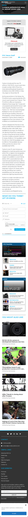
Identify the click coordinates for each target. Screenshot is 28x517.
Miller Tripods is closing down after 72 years (12, 395)
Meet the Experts (5, 460)
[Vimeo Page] (20, 434)
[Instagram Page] (14, 434)
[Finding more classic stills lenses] (6, 272)
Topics (2, 457)
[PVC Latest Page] (24, 279)
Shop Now (14, 49)
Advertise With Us (6, 453)
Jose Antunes (11, 343)
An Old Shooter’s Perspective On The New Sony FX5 (17, 296)
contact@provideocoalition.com (11, 446)
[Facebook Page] (8, 434)
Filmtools (3, 471)
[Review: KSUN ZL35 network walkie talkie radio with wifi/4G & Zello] (6, 266)
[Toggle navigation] (25, 2)
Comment (23, 57)
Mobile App (4, 455)
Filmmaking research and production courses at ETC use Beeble (13, 368)
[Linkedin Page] (17, 434)
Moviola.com (4, 478)
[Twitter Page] (11, 434)
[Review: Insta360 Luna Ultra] (6, 260)
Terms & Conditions (20, 497)
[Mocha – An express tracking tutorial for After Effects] (6, 301)
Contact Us (4, 464)
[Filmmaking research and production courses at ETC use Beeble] (14, 355)
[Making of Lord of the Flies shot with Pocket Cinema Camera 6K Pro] (14, 410)
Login (24, 203)
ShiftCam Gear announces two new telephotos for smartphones (16, 309)
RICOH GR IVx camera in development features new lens (13, 341)
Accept (14, 513)
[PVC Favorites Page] (24, 244)
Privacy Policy (3, 498)
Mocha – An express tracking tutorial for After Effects (16, 302)
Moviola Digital (5, 481)
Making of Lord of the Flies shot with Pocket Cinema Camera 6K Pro (13, 423)
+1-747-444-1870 (6, 443)
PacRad (3, 474)
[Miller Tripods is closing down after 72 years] (14, 383)
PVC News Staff (8, 55)
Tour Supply (4, 476)
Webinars (3, 462)
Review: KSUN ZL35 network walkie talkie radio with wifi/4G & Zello (16, 268)
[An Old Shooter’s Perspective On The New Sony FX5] (6, 295)
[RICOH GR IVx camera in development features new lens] (14, 328)
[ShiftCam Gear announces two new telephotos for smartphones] (6, 307)
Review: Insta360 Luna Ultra (16, 261)
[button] (26, 505)
